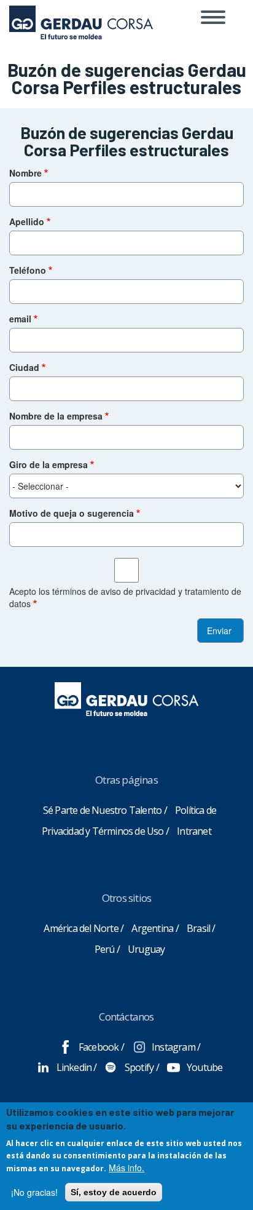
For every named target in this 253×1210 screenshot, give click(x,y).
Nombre (25, 173)
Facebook (99, 1047)
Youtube (204, 1067)
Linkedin (74, 1067)
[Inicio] (81, 15)
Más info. (126, 1167)
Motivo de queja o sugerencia (71, 513)
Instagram (173, 1047)
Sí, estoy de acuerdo (114, 1192)
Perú (105, 949)
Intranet (194, 831)
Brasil (198, 928)
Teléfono (27, 270)
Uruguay (146, 949)
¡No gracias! (34, 1192)
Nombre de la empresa (56, 416)
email (20, 318)
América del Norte (81, 928)
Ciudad (24, 367)
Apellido (26, 221)
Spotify (139, 1067)
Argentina (152, 928)
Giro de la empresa (48, 464)
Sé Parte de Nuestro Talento (102, 810)
